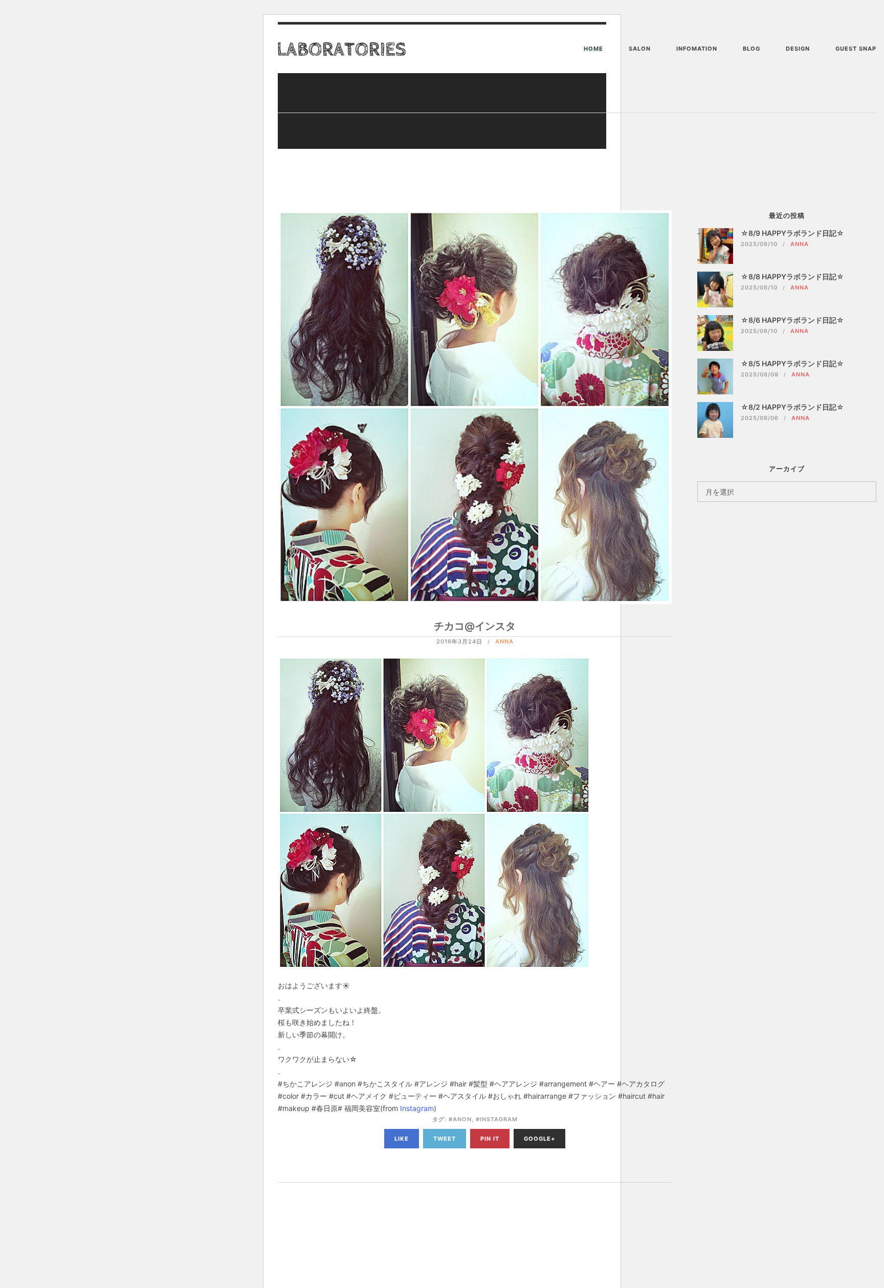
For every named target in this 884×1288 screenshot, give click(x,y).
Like (401, 1138)
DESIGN (798, 48)
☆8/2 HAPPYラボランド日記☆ (792, 407)
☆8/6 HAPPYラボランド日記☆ (792, 320)
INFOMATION (696, 48)
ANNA (504, 641)
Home (593, 48)
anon (462, 1119)
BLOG (751, 48)
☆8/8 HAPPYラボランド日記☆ (792, 276)
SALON (640, 48)
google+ (539, 1138)
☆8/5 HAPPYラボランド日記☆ (792, 363)
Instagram (417, 1108)
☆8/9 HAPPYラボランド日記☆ (792, 233)
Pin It (489, 1138)
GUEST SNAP (855, 48)
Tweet (444, 1138)
